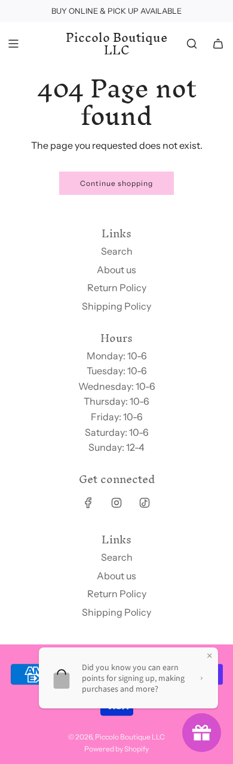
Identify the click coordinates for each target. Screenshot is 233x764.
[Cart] (218, 43)
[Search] (192, 43)
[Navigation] (13, 43)
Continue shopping (116, 183)
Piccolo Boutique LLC (117, 44)
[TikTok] (144, 503)
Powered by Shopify (116, 748)
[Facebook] (88, 503)
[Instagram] (116, 503)
